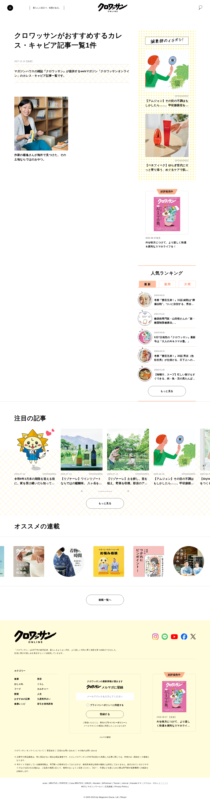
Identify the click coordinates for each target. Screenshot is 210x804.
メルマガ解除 (105, 737)
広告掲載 (109, 787)
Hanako (96, 783)
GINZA (88, 783)
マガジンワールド (95, 787)
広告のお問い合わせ (66, 751)
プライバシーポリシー (115, 723)
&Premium (107, 783)
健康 (16, 679)
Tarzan (116, 783)
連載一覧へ (105, 600)
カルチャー (42, 689)
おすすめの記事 (22, 699)
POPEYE (63, 783)
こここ (163, 783)
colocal (125, 783)
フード (17, 689)
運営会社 (51, 751)
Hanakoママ (135, 783)
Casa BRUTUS (76, 783)
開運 (16, 694)
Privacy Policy (121, 787)
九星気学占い (44, 699)
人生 (39, 694)
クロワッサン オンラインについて (29, 751)
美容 (39, 679)
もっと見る (166, 391)
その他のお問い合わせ (87, 751)
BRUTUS (53, 783)
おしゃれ (18, 684)
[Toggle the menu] (10, 8)
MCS (83, 787)
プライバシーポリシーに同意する (107, 705)
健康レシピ (20, 704)
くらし (40, 684)
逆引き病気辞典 (45, 704)
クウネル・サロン (151, 783)
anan (45, 783)
